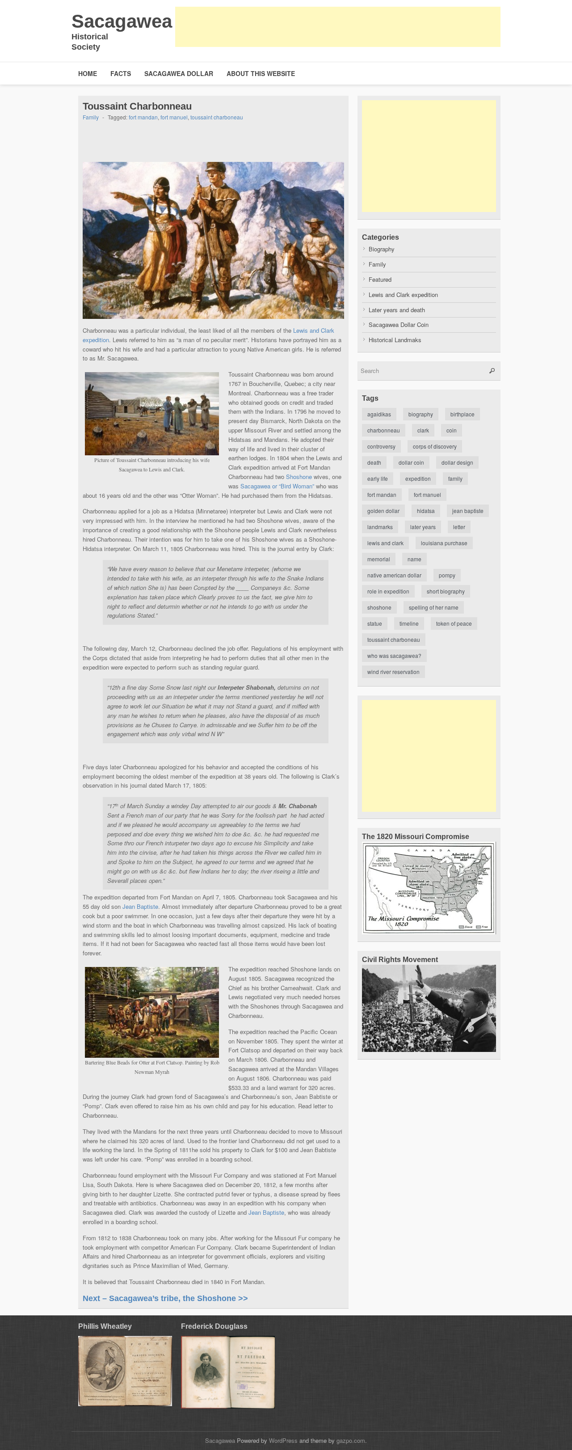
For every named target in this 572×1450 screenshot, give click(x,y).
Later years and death (397, 309)
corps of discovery (435, 446)
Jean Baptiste (140, 906)
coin (451, 430)
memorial (378, 559)
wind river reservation (393, 671)
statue (374, 623)
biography (420, 414)
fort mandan (143, 117)
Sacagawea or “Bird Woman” (277, 486)
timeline (409, 623)
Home (87, 73)
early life (377, 478)
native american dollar (394, 575)
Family (91, 117)
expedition (418, 478)
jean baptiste (468, 510)
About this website (261, 73)
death (374, 462)
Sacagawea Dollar (178, 73)
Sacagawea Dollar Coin (399, 324)
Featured (380, 279)
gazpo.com (350, 1440)
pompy (447, 575)
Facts (120, 73)
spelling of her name (433, 607)
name (414, 559)
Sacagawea (122, 21)
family (455, 478)
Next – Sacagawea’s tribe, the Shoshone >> (165, 1298)
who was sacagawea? (394, 655)
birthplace (462, 414)
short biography (446, 591)
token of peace (454, 623)
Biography (382, 249)
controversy (381, 446)
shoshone (379, 607)
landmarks (380, 526)
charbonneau (383, 430)
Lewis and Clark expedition (403, 294)
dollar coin (411, 462)
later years (423, 526)
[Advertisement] (337, 27)
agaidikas (379, 414)
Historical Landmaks (395, 339)
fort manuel (174, 117)
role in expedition (388, 591)
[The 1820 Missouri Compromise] (429, 932)
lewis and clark (385, 543)
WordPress (283, 1440)
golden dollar (383, 510)
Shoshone (299, 476)
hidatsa (426, 510)
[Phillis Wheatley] (125, 1371)
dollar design (457, 462)
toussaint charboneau (216, 117)
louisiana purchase (444, 543)
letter (459, 526)
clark (423, 430)
